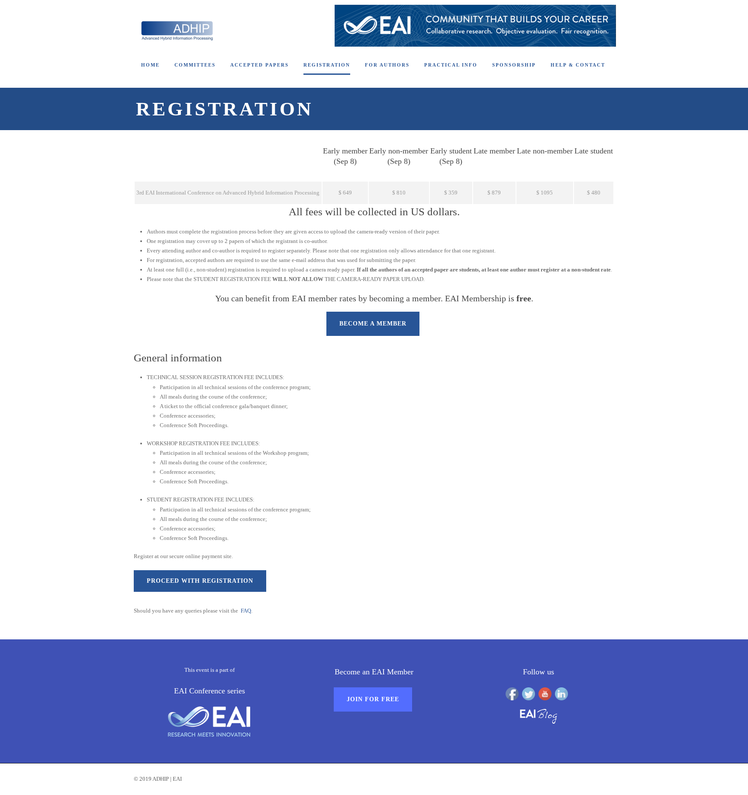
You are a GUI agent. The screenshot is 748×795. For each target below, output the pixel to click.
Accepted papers (259, 64)
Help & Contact (578, 64)
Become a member (372, 323)
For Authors (387, 64)
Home (150, 64)
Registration (326, 64)
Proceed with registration (200, 581)
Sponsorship (514, 64)
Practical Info (450, 64)
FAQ (246, 610)
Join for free (373, 699)
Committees (195, 64)
